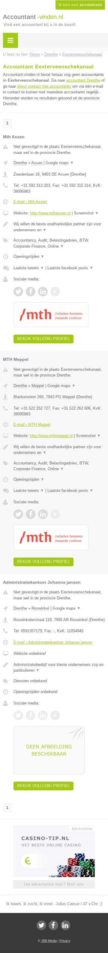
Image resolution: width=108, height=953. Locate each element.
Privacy (64, 940)
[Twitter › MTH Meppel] (18, 514)
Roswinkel (40, 608)
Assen (36, 163)
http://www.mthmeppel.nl (51, 435)
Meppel (38, 385)
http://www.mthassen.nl (50, 213)
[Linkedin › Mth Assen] (43, 291)
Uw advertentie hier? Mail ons (54, 884)
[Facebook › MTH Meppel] (30, 514)
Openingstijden (29, 256)
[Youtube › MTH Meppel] (55, 514)
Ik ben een (80, 5)
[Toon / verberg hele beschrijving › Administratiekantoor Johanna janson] (59, 667)
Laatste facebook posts (70, 268)
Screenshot (86, 213)
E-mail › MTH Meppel (32, 424)
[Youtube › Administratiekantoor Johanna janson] (55, 715)
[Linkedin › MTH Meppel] (43, 514)
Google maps (60, 163)
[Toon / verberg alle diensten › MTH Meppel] (59, 466)
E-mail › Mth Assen (30, 201)
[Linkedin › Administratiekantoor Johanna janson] (43, 715)
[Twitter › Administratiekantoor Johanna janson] (18, 715)
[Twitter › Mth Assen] (18, 291)
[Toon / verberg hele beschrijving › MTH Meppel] (59, 450)
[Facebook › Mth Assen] (30, 291)
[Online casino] (54, 828)
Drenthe (20, 163)
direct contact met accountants (44, 86)
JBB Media (49, 940)
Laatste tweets (29, 268)
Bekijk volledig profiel (43, 338)
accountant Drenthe (83, 80)
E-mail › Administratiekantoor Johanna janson (53, 642)
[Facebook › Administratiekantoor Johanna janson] (30, 715)
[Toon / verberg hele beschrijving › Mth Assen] (59, 227)
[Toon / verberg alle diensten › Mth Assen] (59, 243)
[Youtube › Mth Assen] (55, 291)
